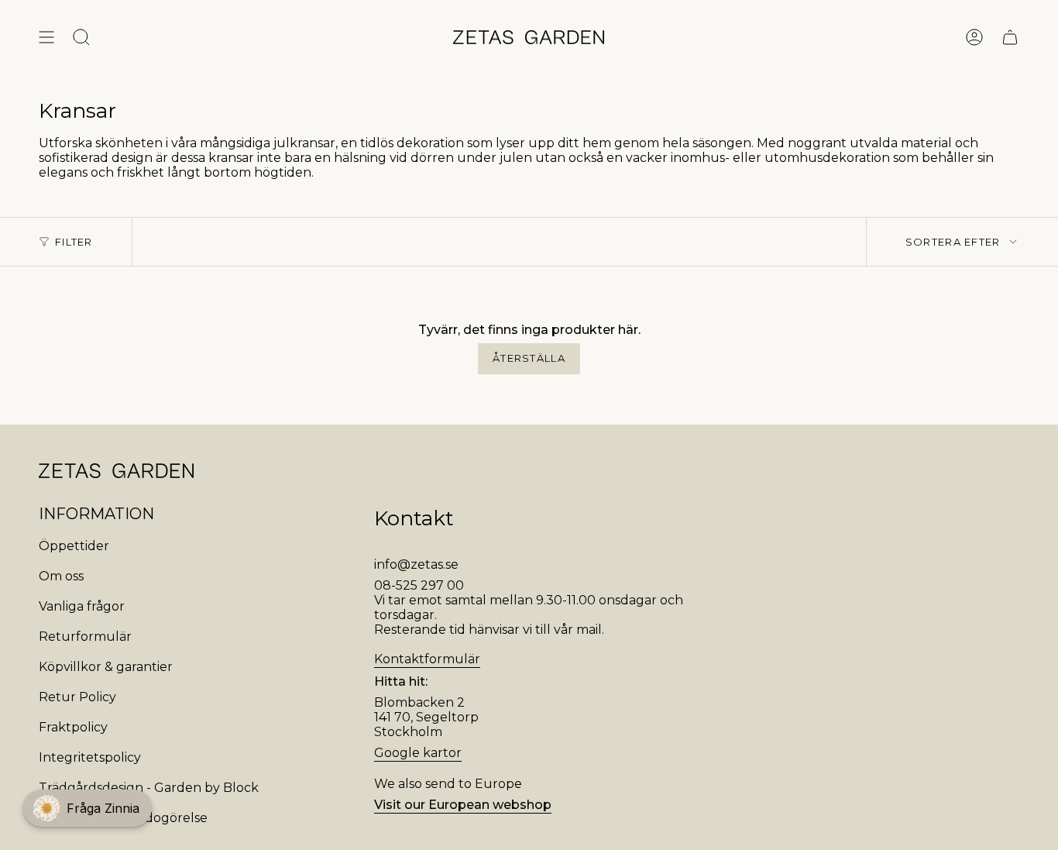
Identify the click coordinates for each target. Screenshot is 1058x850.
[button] (87, 808)
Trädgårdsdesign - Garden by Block (149, 787)
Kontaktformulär (427, 659)
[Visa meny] (46, 37)
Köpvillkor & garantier (106, 666)
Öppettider (74, 546)
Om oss (61, 576)
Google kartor (418, 752)
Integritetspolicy (90, 757)
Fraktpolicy (73, 727)
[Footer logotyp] (116, 470)
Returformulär (85, 636)
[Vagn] (1010, 37)
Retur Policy (77, 697)
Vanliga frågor (82, 606)
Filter (74, 242)
